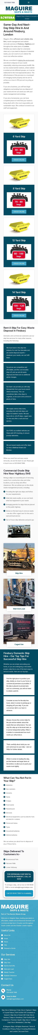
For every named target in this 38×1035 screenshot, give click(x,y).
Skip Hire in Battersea (9, 1010)
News (6, 942)
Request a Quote (9, 948)
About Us (7, 935)
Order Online (19, 160)
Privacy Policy (15, 1029)
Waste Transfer (9, 972)
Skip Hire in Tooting (29, 1020)
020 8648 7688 (9, 2)
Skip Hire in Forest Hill (18, 1015)
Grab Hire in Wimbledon (15, 1022)
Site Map (28, 1022)
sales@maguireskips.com (15, 999)
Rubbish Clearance (10, 975)
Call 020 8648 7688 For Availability (19, 893)
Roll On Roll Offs (9, 966)
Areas (6, 938)
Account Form (23, 1031)
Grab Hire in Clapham (24, 1010)
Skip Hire (7, 959)
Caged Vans (8, 979)
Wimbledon (32, 1029)
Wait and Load (9, 969)
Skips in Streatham (16, 1017)
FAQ (5, 945)
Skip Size (7, 962)
